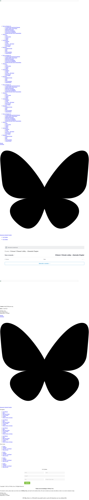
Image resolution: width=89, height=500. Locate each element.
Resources (5, 47)
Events (6, 42)
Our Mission (5, 411)
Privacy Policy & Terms (7, 417)
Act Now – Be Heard (9, 43)
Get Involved (5, 40)
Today (44, 259)
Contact (6, 37)
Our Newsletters (8, 52)
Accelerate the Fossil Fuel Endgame (12, 27)
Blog (6, 50)
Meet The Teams (6, 414)
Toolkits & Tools (8, 48)
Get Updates (7, 46)
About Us (5, 34)
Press (6, 49)
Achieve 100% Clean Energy (11, 28)
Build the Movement (9, 29)
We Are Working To (7, 26)
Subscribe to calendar (44, 263)
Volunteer (7, 41)
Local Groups (8, 36)
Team (6, 35)
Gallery (6, 39)
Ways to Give (8, 45)
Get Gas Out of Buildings (10, 32)
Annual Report (8, 53)
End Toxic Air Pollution (10, 30)
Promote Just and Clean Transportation (13, 33)
